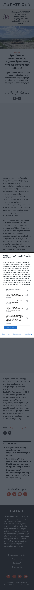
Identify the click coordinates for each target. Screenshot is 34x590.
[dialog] (17, 295)
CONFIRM (10, 327)
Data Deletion (6, 334)
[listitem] (17, 290)
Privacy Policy (28, 334)
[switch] (26, 295)
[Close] (30, 256)
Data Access (17, 334)
